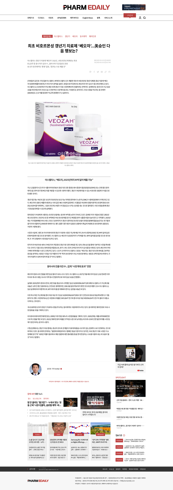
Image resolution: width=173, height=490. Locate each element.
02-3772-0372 (109, 481)
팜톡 (98, 17)
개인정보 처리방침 (133, 469)
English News (88, 17)
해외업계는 (47, 36)
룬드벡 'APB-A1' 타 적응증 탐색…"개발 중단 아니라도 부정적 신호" (50, 416)
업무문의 (118, 469)
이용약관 (124, 469)
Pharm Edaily (38, 481)
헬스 (29, 398)
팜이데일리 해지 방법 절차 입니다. (49, 469)
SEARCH (144, 17)
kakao (90, 72)
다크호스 (41, 17)
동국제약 (83, 36)
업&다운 (79, 434)
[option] (54, 469)
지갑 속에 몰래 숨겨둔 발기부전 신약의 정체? (130, 365)
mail (102, 72)
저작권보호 (143, 469)
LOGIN (139, 17)
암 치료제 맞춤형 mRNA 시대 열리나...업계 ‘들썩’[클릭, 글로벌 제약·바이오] (53, 410)
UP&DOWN (61, 17)
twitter (98, 72)
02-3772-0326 (88, 481)
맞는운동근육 (37, 398)
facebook (94, 72)
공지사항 (32, 469)
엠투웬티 (46, 398)
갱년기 (67, 36)
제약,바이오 (100, 434)
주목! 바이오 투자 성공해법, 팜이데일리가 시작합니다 (94, 413)
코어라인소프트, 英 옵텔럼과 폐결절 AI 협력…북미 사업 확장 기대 (50, 413)
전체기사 (30, 17)
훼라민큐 (92, 36)
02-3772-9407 (101, 481)
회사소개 (105, 469)
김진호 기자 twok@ (53, 368)
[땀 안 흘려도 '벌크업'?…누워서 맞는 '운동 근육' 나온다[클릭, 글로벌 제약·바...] (70, 402)
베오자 (75, 36)
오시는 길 (111, 469)
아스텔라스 (58, 36)
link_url (105, 72)
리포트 (50, 17)
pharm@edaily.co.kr (129, 481)
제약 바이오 (74, 17)
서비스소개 (108, 17)
